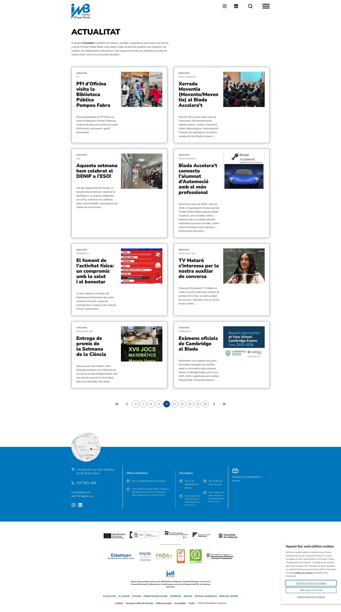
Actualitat (109, 596)
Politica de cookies (164, 603)
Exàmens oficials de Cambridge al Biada (198, 343)
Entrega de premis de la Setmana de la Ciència (91, 346)
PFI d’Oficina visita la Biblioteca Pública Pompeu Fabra (93, 94)
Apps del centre (228, 596)
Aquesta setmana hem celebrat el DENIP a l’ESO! (96, 171)
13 (189, 404)
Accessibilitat (180, 603)
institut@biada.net (80, 492)
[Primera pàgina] (116, 404)
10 (166, 404)
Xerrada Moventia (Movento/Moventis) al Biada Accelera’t (198, 94)
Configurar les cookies (311, 597)
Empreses (175, 596)
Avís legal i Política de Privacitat (139, 603)
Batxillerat (184, 253)
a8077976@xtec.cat (82, 496)
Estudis (136, 596)
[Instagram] (224, 6)
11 (174, 404)
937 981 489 (86, 483)
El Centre (124, 596)
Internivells (82, 253)
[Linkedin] (236, 6)
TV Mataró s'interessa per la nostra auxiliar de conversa (199, 268)
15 (205, 404)
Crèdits (192, 603)
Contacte (119, 603)
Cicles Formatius (187, 77)
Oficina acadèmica (206, 596)
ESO (78, 158)
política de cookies (303, 572)
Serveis (188, 596)
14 (197, 404)
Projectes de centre (156, 596)
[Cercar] (250, 6)
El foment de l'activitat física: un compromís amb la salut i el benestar (95, 271)
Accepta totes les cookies (311, 583)
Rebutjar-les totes (311, 590)
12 (182, 404)
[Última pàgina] (224, 404)
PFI (77, 77)
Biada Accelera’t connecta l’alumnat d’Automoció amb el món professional (198, 179)
